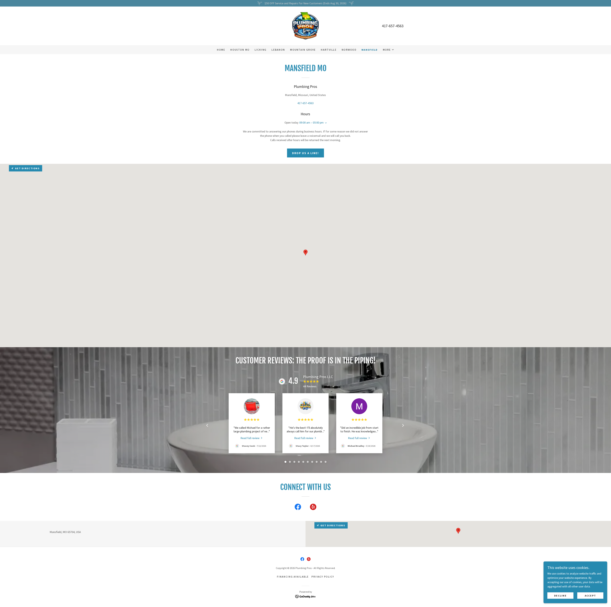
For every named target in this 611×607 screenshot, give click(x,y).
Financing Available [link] (293, 576)
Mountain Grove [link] (303, 49)
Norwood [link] (349, 49)
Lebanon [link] (278, 49)
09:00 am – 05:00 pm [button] (311, 122)
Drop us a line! (305, 153)
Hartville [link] (329, 49)
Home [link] (221, 49)
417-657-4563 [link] (393, 25)
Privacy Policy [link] (322, 576)
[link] (305, 25)
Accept (590, 595)
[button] (388, 50)
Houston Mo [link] (239, 49)
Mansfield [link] (370, 49)
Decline (560, 595)
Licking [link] (260, 49)
